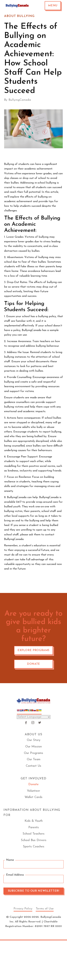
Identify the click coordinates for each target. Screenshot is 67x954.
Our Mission (33, 746)
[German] (26, 712)
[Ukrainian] (40, 712)
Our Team (33, 759)
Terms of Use (45, 908)
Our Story (33, 740)
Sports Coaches (33, 846)
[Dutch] (21, 712)
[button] (53, 5)
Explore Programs (33, 650)
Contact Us (33, 766)
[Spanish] (37, 712)
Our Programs (33, 753)
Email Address (15, 875)
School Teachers (33, 833)
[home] (16, 5)
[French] (23, 712)
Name (10, 860)
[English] (18, 712)
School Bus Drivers (33, 840)
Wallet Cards (33, 797)
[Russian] (34, 712)
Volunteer (33, 791)
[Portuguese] (32, 712)
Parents (33, 827)
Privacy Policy (23, 908)
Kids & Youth (34, 821)
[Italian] (29, 712)
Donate (33, 664)
